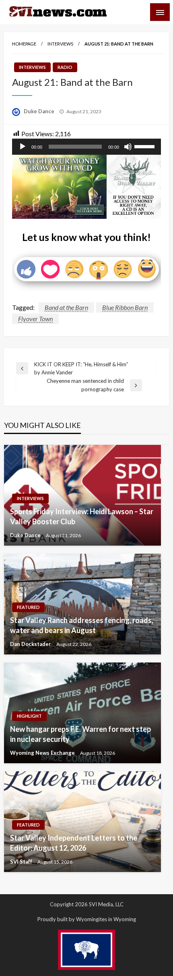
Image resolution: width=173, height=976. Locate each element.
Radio (65, 67)
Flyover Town (35, 318)
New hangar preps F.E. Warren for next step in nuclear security (80, 734)
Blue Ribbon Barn (125, 307)
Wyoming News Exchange (43, 753)
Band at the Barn (66, 307)
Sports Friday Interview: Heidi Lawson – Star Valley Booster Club (81, 516)
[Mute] (128, 147)
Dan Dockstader (31, 644)
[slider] (145, 146)
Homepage (24, 43)
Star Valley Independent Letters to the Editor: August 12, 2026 (73, 842)
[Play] (23, 147)
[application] (86, 147)
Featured (28, 607)
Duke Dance (40, 111)
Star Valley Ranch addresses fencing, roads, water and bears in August (81, 625)
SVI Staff (21, 861)
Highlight (29, 716)
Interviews (60, 43)
